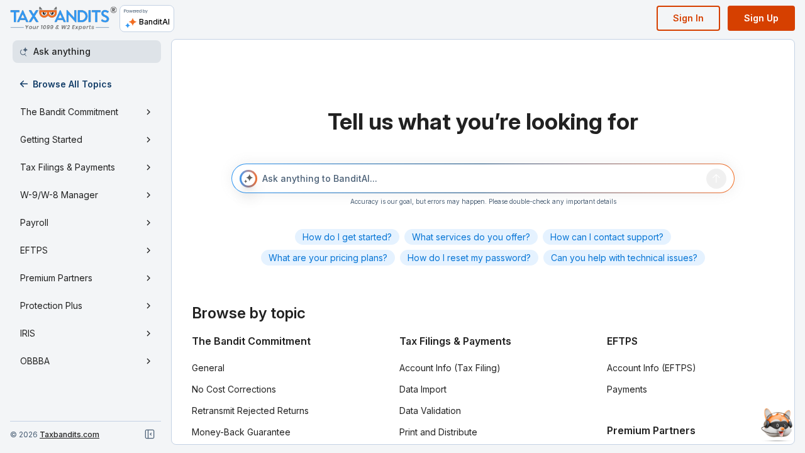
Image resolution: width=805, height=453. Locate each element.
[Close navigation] (150, 434)
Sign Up (761, 18)
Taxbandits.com (69, 434)
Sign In (688, 18)
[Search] (716, 179)
